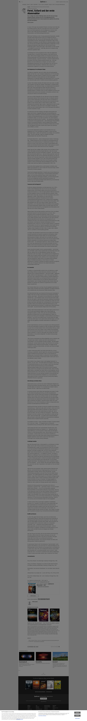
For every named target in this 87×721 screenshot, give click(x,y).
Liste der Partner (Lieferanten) (42, 715)
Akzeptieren (77, 712)
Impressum (21, 719)
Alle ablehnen (77, 715)
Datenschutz (18, 719)
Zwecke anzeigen (77, 718)
